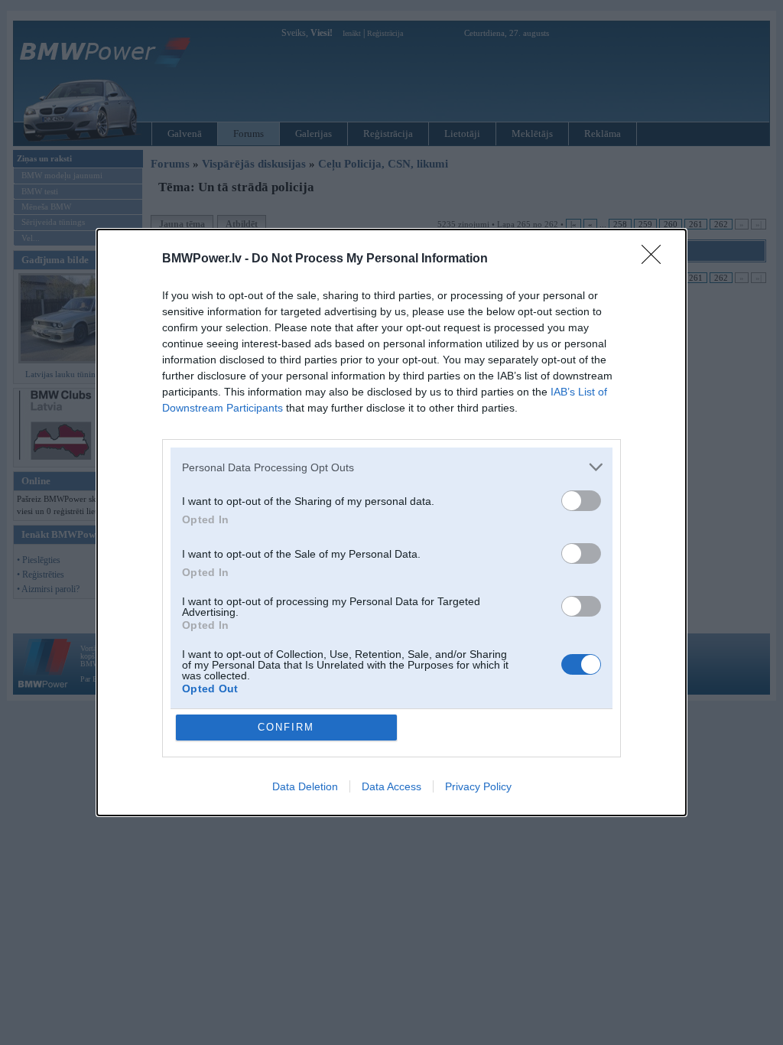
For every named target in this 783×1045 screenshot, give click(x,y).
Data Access (391, 786)
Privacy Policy (478, 786)
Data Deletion (305, 786)
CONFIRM (286, 727)
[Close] (656, 259)
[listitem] (391, 467)
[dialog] (391, 522)
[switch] (581, 500)
